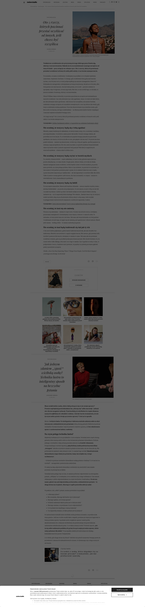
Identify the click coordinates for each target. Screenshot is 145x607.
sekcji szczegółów (93, 604)
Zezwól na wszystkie (122, 589)
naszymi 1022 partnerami (41, 591)
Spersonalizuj (121, 594)
